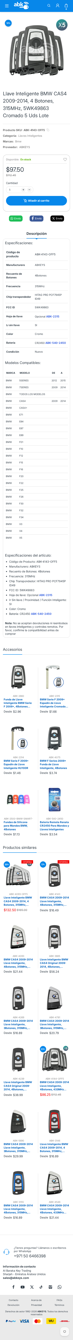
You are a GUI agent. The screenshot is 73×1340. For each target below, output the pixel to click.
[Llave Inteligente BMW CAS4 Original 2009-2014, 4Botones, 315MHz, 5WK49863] (18, 1059)
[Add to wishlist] (65, 159)
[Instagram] (50, 1287)
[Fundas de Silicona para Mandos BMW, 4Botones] (18, 799)
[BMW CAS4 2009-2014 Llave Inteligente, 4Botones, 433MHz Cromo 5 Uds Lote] (54, 1059)
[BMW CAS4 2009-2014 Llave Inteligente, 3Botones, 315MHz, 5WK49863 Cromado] (18, 998)
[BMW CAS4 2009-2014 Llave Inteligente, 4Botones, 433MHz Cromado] (54, 1183)
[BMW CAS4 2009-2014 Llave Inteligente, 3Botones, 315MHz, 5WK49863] (18, 1121)
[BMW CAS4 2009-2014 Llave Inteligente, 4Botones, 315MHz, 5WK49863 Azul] (18, 1183)
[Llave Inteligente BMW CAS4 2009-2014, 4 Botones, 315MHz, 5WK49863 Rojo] (54, 1121)
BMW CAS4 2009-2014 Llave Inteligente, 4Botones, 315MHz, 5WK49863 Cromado (54, 901)
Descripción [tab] (36, 234)
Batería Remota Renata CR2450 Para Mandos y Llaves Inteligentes (54, 826)
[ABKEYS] (21, 9)
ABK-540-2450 (55, 342)
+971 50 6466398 (30, 1256)
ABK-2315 (52, 316)
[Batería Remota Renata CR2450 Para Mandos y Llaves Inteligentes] (54, 799)
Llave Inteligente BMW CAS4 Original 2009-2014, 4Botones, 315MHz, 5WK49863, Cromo (54, 963)
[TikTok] (41, 1287)
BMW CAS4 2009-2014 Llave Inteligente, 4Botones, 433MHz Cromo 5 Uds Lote (54, 1086)
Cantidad (12, 183)
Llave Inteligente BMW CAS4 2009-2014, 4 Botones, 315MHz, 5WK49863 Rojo (54, 1147)
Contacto (13, 1300)
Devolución (13, 1305)
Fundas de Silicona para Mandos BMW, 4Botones (16, 826)
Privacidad (36, 1305)
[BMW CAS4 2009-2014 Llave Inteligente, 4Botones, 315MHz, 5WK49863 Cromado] (54, 875)
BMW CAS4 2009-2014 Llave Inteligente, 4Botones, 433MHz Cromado (54, 1209)
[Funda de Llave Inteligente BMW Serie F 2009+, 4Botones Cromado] (18, 677)
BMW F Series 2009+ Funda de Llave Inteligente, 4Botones (53, 764)
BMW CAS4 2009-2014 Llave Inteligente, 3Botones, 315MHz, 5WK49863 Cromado (18, 1024)
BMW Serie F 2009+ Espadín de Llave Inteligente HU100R (16, 764)
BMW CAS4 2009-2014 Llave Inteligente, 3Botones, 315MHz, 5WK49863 (18, 1147)
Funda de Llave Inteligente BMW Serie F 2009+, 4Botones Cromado (18, 703)
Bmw (18, 141)
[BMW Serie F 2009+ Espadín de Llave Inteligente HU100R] (18, 738)
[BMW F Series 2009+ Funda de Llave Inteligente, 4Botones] (54, 738)
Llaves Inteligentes (30, 135)
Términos (59, 1305)
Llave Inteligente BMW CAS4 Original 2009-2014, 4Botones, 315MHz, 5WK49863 (18, 1086)
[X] (32, 1287)
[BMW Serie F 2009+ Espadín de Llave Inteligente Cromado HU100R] (54, 677)
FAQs (59, 1300)
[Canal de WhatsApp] (60, 1287)
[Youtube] (23, 1287)
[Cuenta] (57, 6)
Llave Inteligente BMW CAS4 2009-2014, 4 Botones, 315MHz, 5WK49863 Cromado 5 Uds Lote (18, 901)
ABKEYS (41, 1311)
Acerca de (36, 1300)
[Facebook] (13, 1287)
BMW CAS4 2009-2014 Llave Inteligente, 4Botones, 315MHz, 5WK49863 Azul (18, 1209)
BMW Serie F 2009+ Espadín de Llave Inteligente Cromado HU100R (53, 703)
